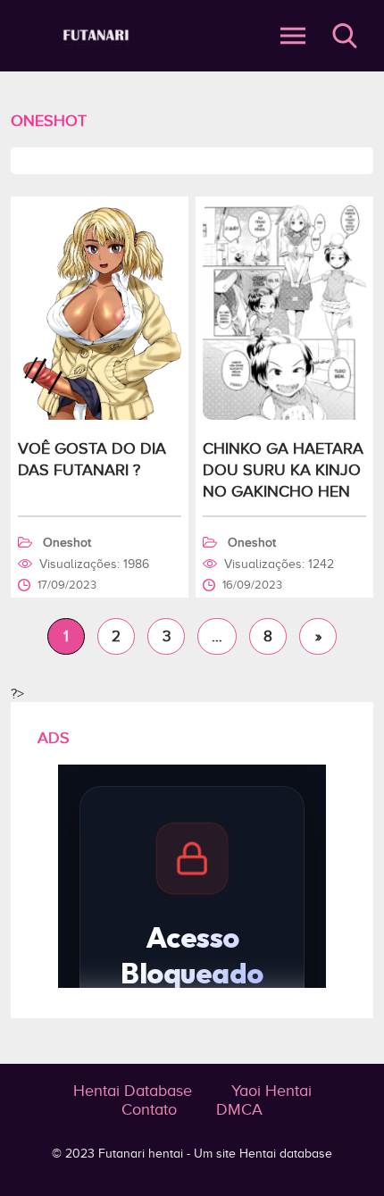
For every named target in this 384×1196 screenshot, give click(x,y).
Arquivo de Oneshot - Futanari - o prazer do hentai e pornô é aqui (96, 36)
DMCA (239, 1109)
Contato (149, 1109)
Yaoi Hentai (271, 1091)
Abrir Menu (292, 35)
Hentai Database (132, 1091)
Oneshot (67, 542)
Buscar (344, 35)
